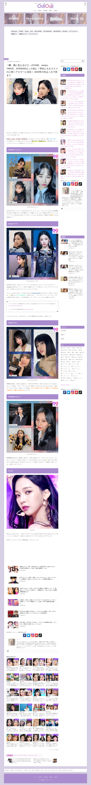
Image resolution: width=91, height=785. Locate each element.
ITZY (70, 352)
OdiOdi (42, 779)
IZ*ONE (27, 755)
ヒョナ (81, 373)
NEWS (39, 10)
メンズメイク (75, 375)
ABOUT (55, 10)
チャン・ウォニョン (66, 373)
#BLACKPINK (38, 31)
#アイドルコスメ (73, 31)
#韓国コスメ (14, 34)
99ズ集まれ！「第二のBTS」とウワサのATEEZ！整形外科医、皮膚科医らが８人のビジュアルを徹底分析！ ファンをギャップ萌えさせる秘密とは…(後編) (72, 174)
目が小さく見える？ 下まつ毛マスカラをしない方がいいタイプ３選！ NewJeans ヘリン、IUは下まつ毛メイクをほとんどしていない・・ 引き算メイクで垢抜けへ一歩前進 (72, 114)
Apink (75, 347)
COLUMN (45, 10)
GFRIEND (21, 755)
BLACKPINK (64, 350)
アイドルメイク (77, 368)
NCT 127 (68, 357)
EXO (81, 350)
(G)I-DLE (64, 347)
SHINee (63, 361)
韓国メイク (74, 380)
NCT (63, 357)
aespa (15, 755)
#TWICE (21, 31)
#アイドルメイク (33, 34)
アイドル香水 (64, 371)
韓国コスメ (70, 378)
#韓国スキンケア (23, 34)
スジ (71, 371)
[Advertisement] (32, 47)
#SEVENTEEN (57, 31)
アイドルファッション (66, 368)
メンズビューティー (66, 375)
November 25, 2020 (28, 309)
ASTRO (80, 347)
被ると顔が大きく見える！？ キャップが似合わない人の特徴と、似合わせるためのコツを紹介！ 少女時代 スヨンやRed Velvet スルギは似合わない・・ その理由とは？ (72, 84)
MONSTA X (80, 354)
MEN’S (50, 10)
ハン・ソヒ (75, 373)
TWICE (32, 755)
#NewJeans (14, 31)
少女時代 (64, 378)
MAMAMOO (73, 354)
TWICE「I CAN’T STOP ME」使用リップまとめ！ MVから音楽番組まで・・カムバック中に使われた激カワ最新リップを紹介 (72, 143)
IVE (77, 352)
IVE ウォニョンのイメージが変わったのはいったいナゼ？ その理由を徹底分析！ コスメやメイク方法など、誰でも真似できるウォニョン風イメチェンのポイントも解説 (72, 163)
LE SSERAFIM (65, 354)
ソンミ (75, 371)
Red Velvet (72, 359)
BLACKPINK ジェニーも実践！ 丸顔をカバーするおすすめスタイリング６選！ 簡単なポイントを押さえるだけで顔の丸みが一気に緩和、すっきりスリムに (72, 133)
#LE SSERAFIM (48, 31)
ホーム (35, 10)
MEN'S (62, 334)
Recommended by (52, 749)
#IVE (31, 31)
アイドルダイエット (77, 366)
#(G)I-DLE (64, 31)
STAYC (69, 361)
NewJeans (75, 357)
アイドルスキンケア (66, 366)
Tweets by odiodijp (65, 384)
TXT (79, 361)
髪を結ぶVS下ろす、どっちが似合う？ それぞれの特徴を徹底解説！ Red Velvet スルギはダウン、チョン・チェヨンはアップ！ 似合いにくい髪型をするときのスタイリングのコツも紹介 (72, 94)
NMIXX (81, 357)
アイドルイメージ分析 (74, 364)
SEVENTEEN (79, 359)
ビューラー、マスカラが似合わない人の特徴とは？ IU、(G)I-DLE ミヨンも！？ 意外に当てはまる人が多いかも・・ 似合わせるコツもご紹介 (72, 104)
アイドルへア (39, 755)
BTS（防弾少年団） (74, 350)
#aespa (27, 31)
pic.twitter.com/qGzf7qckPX (15, 305)
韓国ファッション (78, 378)
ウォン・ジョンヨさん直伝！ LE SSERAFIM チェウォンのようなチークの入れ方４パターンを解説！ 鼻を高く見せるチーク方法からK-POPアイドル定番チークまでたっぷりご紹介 (72, 152)
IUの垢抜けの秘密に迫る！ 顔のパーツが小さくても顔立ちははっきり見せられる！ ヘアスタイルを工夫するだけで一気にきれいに (72, 123)
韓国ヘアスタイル (65, 380)
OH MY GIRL (64, 359)
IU (73, 352)
